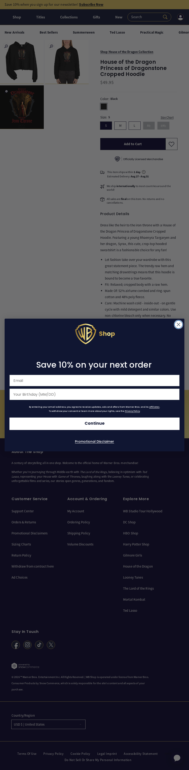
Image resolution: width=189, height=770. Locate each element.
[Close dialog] (178, 324)
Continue (95, 423)
